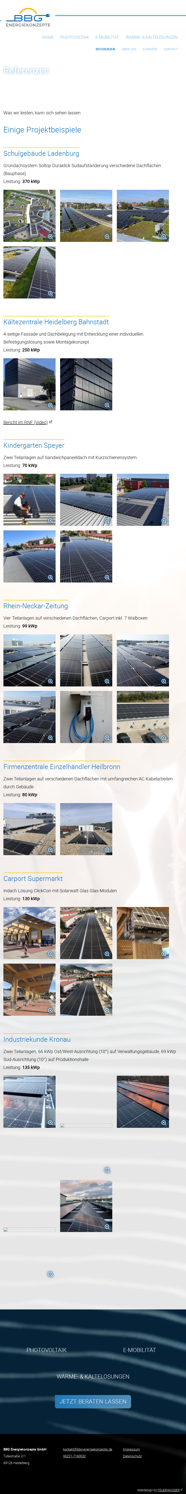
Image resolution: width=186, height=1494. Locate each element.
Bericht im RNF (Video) (25, 422)
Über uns (129, 49)
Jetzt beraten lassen (93, 1401)
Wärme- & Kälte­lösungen (152, 37)
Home (48, 37)
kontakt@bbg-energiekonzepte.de (87, 1449)
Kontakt (171, 49)
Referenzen (105, 49)
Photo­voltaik (74, 37)
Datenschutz (132, 1456)
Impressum (131, 1449)
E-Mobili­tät (107, 37)
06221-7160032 (74, 1456)
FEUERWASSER (169, 1490)
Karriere (150, 49)
